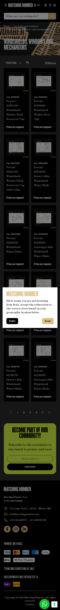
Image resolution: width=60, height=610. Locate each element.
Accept (48, 321)
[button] (44, 604)
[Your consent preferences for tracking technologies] (54, 604)
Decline (12, 321)
